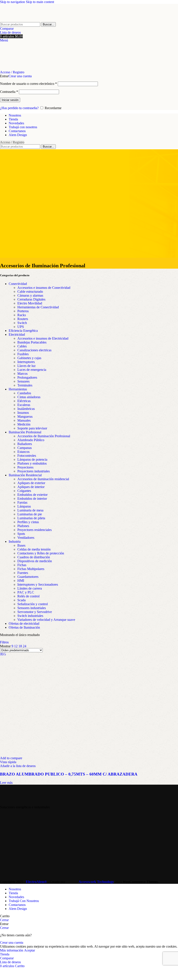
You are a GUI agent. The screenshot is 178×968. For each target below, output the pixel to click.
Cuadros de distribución (33, 557)
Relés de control (28, 596)
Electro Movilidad (29, 303)
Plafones (23, 526)
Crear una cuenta (20, 76)
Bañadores (24, 444)
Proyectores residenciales (34, 530)
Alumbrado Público (30, 440)
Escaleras (23, 405)
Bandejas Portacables (31, 342)
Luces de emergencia (31, 369)
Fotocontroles (26, 455)
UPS (20, 327)
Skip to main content (40, 2)
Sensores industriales (31, 608)
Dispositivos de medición (34, 561)
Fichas (21, 565)
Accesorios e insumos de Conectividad (43, 287)
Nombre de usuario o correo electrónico (28, 83)
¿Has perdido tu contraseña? (19, 108)
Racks (21, 315)
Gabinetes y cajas (29, 358)
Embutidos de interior (32, 498)
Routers (22, 319)
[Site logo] (25, 20)
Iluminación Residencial (25, 475)
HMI (20, 580)
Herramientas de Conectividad (38, 307)
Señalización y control (32, 604)
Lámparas (24, 506)
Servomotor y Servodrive (34, 612)
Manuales (24, 420)
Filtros (4, 642)
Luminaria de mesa (30, 510)
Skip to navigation (13, 2)
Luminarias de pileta (31, 518)
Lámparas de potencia (32, 459)
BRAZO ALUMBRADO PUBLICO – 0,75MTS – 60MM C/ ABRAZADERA (68, 774)
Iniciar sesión (10, 100)
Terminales (24, 385)
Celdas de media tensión (34, 549)
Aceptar (29, 950)
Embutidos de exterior (32, 494)
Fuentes (22, 573)
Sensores (23, 381)
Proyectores (25, 467)
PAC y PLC (25, 592)
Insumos (23, 412)
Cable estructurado (30, 291)
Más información (12, 950)
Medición (23, 424)
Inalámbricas (26, 409)
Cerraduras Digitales (31, 299)
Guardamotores (27, 576)
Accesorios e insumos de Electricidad (42, 338)
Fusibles (23, 354)
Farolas (22, 502)
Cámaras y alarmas (30, 295)
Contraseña (9, 92)
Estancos (23, 452)
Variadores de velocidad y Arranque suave (46, 619)
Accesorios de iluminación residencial (43, 479)
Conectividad (18, 284)
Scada (21, 600)
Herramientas (18, 389)
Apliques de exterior (31, 483)
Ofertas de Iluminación (24, 627)
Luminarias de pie (29, 514)
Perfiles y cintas (28, 522)
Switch (22, 323)
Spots (21, 534)
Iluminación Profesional (25, 432)
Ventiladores (25, 537)
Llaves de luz (26, 366)
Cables (22, 346)
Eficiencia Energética (23, 330)
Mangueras (25, 416)
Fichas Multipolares (30, 569)
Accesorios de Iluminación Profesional (43, 436)
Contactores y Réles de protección (40, 553)
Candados (24, 393)
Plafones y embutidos (32, 463)
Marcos (22, 373)
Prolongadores (27, 377)
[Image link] (20, 800)
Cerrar (4, 920)
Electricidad (17, 334)
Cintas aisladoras (28, 397)
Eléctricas (24, 401)
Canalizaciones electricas (34, 350)
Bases (21, 545)
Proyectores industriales (33, 471)
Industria (15, 541)
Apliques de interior (30, 487)
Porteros (23, 311)
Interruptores (26, 362)
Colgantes (24, 491)
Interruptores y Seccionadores (37, 584)
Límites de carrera (29, 588)
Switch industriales (30, 616)
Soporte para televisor (32, 428)
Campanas (24, 448)
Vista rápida (8, 762)
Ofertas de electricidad (24, 623)
